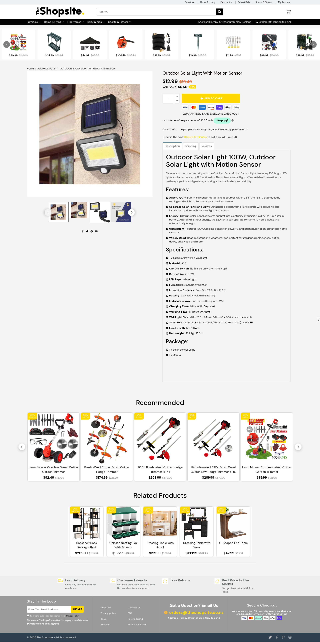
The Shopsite (45, 637)
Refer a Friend (135, 618)
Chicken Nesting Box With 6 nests (123, 545)
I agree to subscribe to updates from (55, 616)
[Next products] (313, 44)
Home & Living (207, 2)
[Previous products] (6, 44)
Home (30, 68)
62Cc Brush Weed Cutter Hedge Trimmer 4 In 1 (160, 469)
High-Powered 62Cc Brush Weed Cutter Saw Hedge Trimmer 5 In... (213, 469)
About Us (106, 607)
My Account (284, 2)
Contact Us (134, 607)
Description (172, 146)
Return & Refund (137, 624)
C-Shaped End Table (233, 543)
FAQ (130, 613)
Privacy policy (108, 613)
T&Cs (103, 618)
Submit (77, 609)
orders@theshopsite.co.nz (275, 21)
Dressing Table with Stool (160, 545)
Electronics (226, 2)
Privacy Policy (73, 616)
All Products (46, 68)
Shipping (190, 146)
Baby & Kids (244, 2)
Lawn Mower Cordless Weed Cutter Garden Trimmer (53, 469)
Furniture (189, 2)
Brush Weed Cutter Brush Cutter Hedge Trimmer (107, 469)
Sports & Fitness (264, 2)
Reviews (207, 146)
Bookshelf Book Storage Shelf (86, 545)
